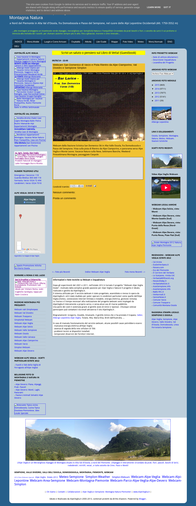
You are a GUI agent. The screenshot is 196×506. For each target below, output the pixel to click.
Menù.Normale (156, 41)
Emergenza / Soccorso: (24, 175)
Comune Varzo (159, 300)
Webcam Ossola (21, 333)
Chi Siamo (51, 492)
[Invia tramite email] (71, 186)
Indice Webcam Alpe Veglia (97, 272)
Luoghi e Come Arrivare (55, 41)
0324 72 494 (35, 180)
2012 (157, 97)
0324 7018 (36, 183)
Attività (88, 41)
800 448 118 (35, 178)
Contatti (61, 492)
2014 (157, 89)
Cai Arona (157, 262)
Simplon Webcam (22, 347)
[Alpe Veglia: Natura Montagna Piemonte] (167, 161)
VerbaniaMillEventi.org (163, 278)
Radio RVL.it (158, 292)
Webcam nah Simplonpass (26, 309)
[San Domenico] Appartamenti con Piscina (27, 144)
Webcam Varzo (21, 344)
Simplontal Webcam (23, 320)
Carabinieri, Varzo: (23, 183)
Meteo (141, 41)
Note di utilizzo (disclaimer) (165, 57)
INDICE (18, 41)
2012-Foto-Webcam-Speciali (24, 477)
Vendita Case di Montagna (26, 130)
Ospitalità (75, 41)
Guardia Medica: (22, 178)
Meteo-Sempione (71, 477)
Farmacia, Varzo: (22, 180)
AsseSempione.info (161, 286)
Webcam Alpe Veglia (23, 323)
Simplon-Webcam (121, 477)
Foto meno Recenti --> (135, 272)
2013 (157, 93)
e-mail (89, 186)
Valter (139, 315)
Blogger (142, 499)
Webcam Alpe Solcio (23, 327)
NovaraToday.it (159, 281)
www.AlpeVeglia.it (141, 492)
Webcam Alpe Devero (24, 351)
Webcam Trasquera (23, 316)
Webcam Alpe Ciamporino (26, 340)
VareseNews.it (159, 297)
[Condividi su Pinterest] (82, 186)
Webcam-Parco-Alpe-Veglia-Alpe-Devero (138, 480)
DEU (16, 46)
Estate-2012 (52, 477)
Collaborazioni (73, 492)
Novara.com (158, 267)
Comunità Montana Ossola (165, 305)
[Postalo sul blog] (74, 186)
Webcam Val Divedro (23, 313)
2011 (157, 100)
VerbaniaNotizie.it (161, 283)
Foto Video (128, 41)
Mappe (114, 41)
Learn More (154, 7)
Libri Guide (101, 41)
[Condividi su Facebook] (79, 186)
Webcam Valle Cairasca (24, 337)
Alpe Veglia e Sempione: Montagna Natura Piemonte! (107, 492)
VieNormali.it (159, 294)
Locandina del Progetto (163, 62)
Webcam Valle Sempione (25, 330)
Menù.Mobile (33, 41)
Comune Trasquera (161, 302)
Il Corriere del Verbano (163, 273)
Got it (167, 7)
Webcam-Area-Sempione (47, 480)
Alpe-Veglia (40, 477)
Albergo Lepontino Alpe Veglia (67, 318)
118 (37, 175)
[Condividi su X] (76, 186)
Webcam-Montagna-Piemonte (87, 480)
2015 (157, 85)
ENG (170, 41)
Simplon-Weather (97, 477)
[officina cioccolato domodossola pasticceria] (30, 413)
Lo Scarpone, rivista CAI (163, 275)
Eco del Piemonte (161, 270)
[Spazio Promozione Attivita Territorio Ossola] (30, 268)
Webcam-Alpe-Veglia (145, 477)
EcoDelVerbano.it (161, 265)
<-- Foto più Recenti (61, 272)
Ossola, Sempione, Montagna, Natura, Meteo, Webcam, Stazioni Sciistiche (165, 138)
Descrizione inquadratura (164, 60)
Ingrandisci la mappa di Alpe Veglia (26, 256)
